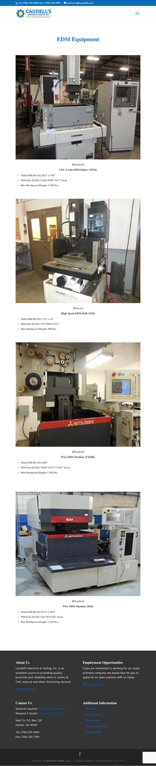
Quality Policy (94, 714)
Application (92, 720)
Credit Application (96, 726)
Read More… (27, 689)
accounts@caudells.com (54, 708)
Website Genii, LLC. (58, 760)
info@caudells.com (51, 713)
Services (90, 708)
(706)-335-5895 (31, 3)
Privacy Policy (93, 732)
